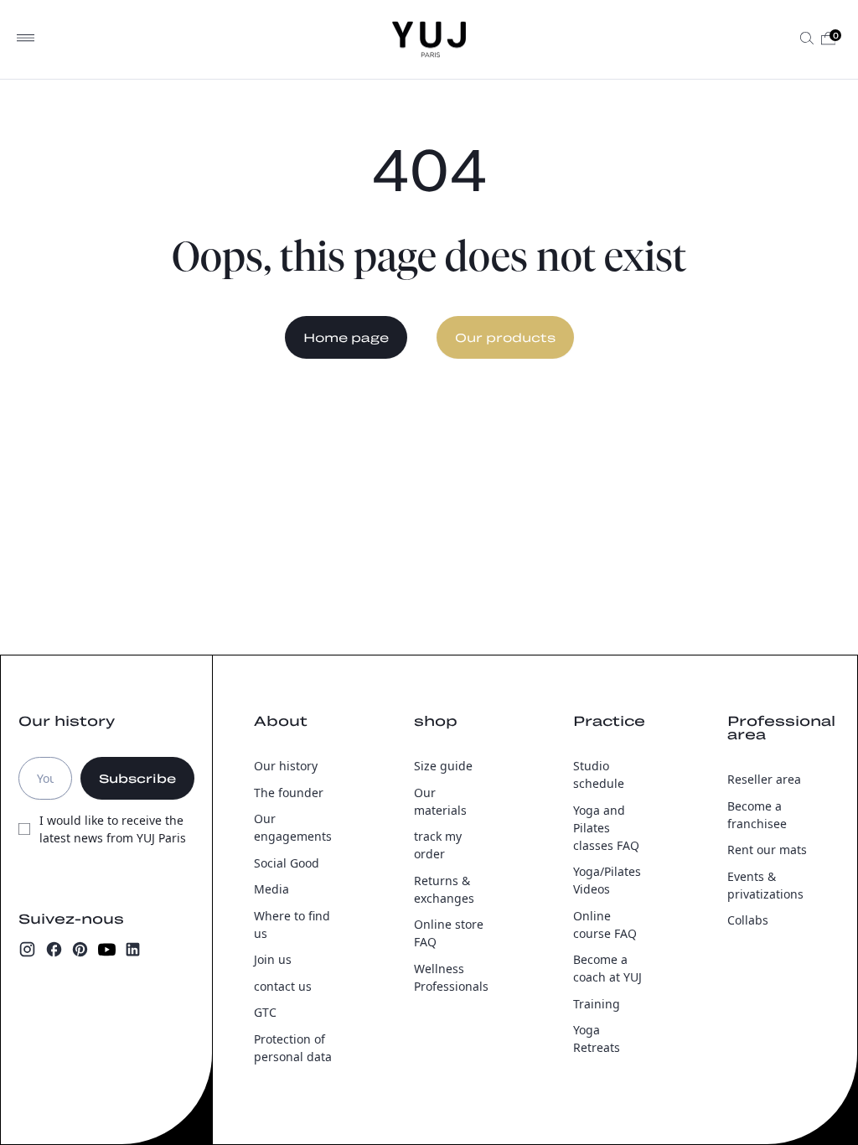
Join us (273, 959)
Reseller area (764, 779)
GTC (265, 1012)
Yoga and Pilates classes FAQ (606, 827)
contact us (283, 986)
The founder (288, 792)
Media (271, 889)
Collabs (747, 920)
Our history (286, 766)
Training (596, 1004)
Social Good (286, 863)
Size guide (443, 766)
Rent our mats (767, 849)
